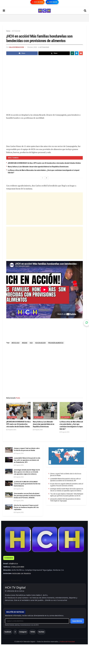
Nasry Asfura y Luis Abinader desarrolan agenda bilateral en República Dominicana (38, 167)
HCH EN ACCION (40, 343)
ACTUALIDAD (16, 31)
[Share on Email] (81, 53)
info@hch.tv (13, 563)
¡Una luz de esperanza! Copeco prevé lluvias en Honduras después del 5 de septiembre (26, 507)
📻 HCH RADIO (52, 2)
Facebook (8, 632)
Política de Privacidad (67, 641)
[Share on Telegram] (76, 53)
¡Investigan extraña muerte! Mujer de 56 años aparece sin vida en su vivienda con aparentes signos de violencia (27, 472)
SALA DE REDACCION (16, 47)
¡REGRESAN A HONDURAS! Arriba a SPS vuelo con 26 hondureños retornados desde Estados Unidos (44, 163)
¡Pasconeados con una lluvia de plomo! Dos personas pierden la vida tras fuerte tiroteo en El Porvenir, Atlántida (27, 495)
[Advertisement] (44, 17)
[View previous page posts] (42, 177)
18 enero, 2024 (32, 47)
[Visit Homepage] (44, 10)
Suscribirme (77, 621)
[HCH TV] (44, 539)
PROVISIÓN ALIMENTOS (55, 343)
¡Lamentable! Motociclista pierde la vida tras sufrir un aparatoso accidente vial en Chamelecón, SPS (27, 460)
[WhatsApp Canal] (86, 323)
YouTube (41, 632)
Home (8, 31)
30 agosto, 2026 (19, 453)
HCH (31, 343)
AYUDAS (24, 343)
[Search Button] (85, 10)
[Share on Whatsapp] (72, 53)
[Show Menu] (4, 10)
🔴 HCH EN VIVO (37, 2)
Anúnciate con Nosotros (21, 573)
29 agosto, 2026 (11, 429)
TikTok (32, 632)
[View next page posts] (46, 177)
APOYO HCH (15, 343)
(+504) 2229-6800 (17, 567)
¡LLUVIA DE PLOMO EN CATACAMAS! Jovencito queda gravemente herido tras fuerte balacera (27, 484)
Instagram (23, 632)
